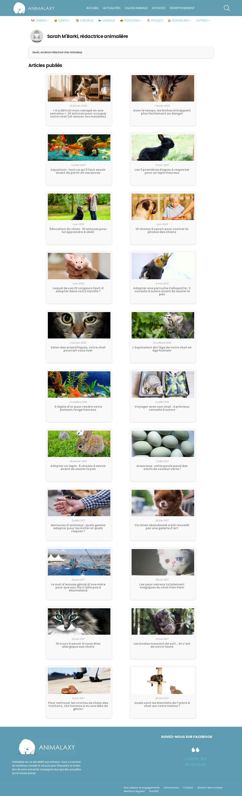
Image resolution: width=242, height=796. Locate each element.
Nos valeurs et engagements (142, 787)
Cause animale (136, 8)
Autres (202, 20)
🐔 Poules (155, 20)
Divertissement (182, 8)
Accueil (92, 8)
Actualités (111, 8)
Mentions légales (134, 791)
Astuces (158, 8)
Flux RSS (154, 791)
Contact (188, 787)
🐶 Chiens (38, 20)
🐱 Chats (61, 20)
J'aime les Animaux (195, 761)
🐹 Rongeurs (178, 20)
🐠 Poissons (129, 20)
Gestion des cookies (210, 787)
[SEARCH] (227, 8)
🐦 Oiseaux (106, 20)
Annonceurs (171, 787)
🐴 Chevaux (84, 20)
